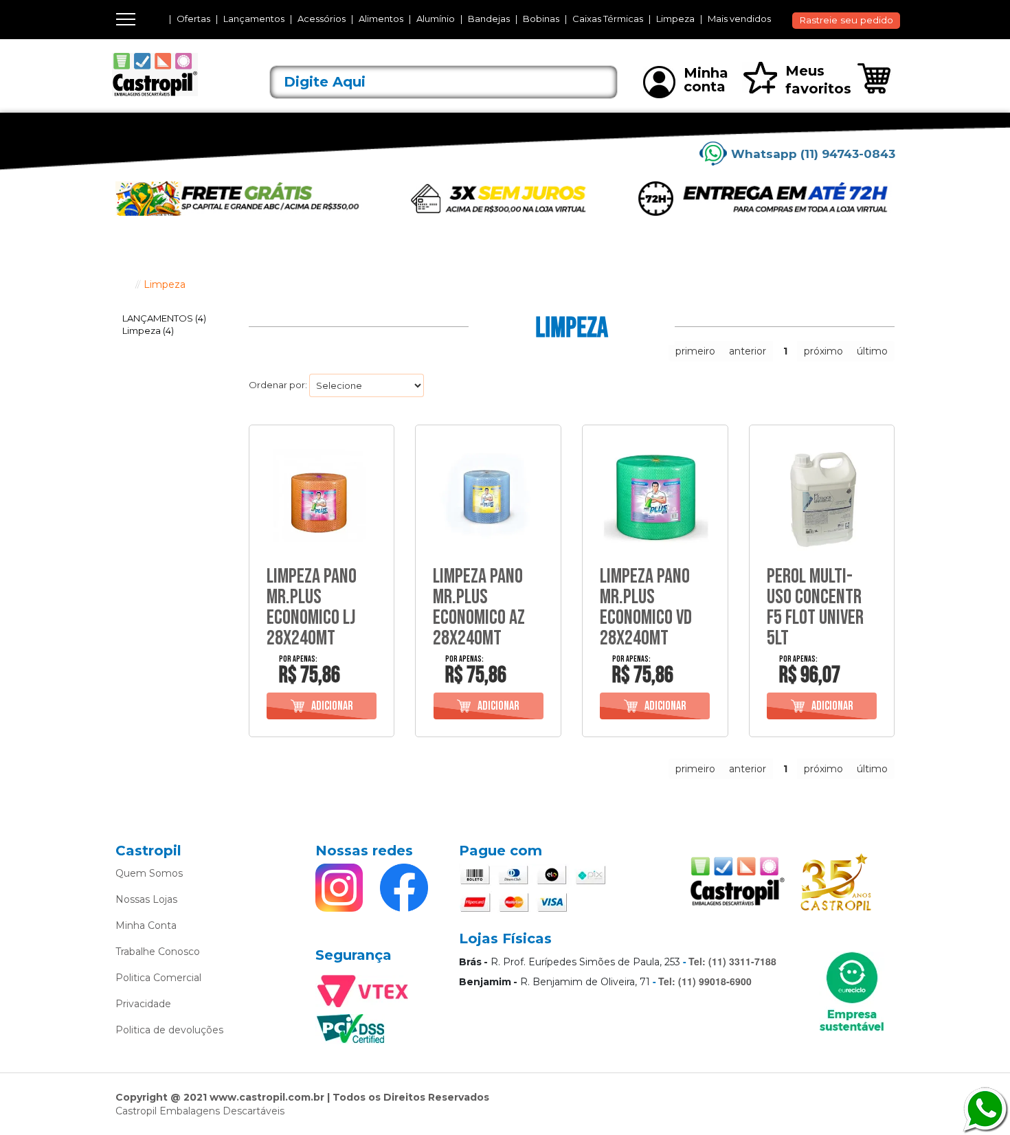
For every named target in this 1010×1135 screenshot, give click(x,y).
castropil (122, 284)
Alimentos (381, 19)
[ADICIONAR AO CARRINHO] (322, 706)
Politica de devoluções (169, 1030)
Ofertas (193, 19)
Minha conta (706, 80)
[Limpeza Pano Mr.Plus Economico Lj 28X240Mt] (322, 497)
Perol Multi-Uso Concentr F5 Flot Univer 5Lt (815, 607)
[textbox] (443, 82)
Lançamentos (253, 19)
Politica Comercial (158, 977)
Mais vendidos (739, 19)
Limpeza (675, 19)
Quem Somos (149, 873)
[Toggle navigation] (125, 19)
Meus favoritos (818, 80)
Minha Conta (146, 925)
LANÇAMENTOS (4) (164, 318)
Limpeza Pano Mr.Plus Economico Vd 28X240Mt (646, 607)
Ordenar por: (278, 384)
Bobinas (541, 19)
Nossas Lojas (146, 899)
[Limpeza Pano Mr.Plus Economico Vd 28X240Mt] (655, 497)
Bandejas (489, 19)
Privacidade (143, 1004)
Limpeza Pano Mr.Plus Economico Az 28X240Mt (479, 607)
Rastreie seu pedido (846, 19)
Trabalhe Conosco (157, 951)
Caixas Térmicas (607, 19)
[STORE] (175, 75)
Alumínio (435, 19)
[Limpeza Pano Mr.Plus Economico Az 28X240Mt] (488, 497)
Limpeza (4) (148, 330)
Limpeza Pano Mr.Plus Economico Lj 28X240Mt (312, 607)
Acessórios (322, 19)
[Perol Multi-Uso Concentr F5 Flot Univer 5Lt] (822, 497)
